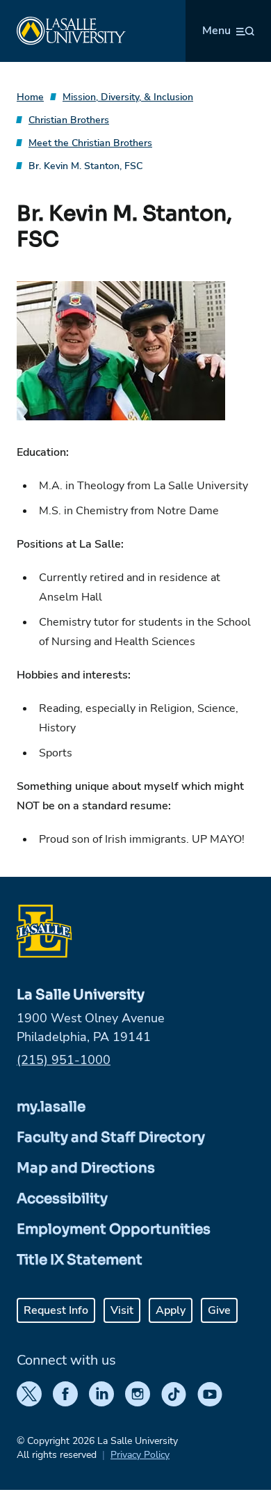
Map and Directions (86, 1168)
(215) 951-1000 (63, 1059)
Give (219, 1310)
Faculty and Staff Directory (111, 1137)
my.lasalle (51, 1107)
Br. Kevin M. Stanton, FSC (85, 166)
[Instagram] (137, 1393)
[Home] (71, 31)
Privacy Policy (140, 1454)
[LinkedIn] (101, 1393)
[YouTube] (209, 1393)
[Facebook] (65, 1393)
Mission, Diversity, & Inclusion (128, 97)
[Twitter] (29, 1393)
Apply (171, 1310)
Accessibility (62, 1198)
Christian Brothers (68, 120)
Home (30, 97)
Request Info (56, 1310)
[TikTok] (173, 1393)
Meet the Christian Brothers (90, 143)
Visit (121, 1310)
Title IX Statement (79, 1260)
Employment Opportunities (114, 1229)
